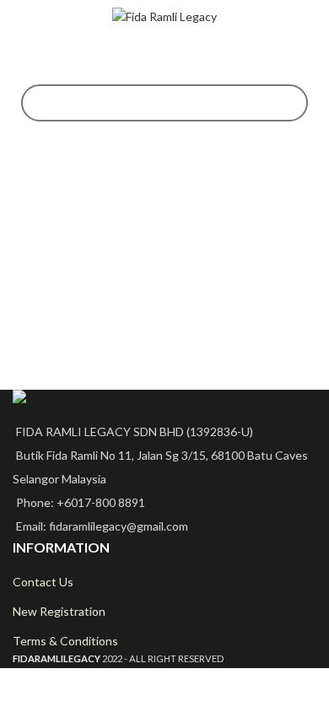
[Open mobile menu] (19, 17)
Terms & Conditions (65, 641)
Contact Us (43, 581)
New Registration (59, 611)
